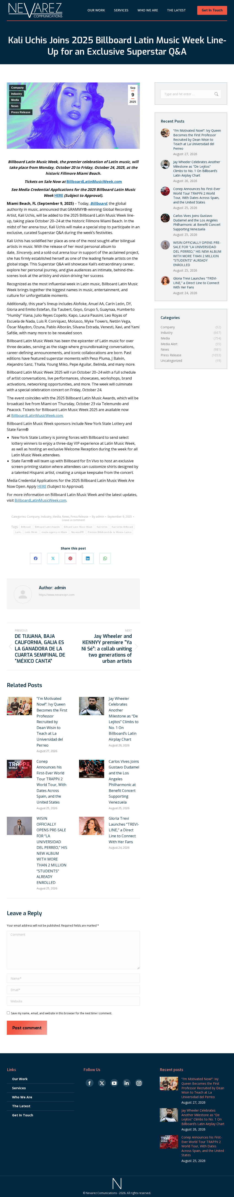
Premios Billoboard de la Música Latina (109, 532)
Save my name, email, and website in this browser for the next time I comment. (61, 1013)
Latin (18, 532)
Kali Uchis (102, 527)
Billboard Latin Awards (47, 527)
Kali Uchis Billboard (122, 527)
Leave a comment (73, 520)
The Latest (21, 1106)
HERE (41, 486)
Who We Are (22, 1097)
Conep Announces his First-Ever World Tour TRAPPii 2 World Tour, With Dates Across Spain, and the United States (51, 782)
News (15, 106)
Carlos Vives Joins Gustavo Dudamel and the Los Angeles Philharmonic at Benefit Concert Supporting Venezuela (124, 782)
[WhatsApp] (105, 558)
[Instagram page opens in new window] (139, 1083)
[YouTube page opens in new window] (114, 1083)
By (98, 517)
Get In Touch (22, 1115)
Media (15, 100)
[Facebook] (35, 558)
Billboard (26, 527)
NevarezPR (77, 532)
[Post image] (19, 706)
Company (17, 87)
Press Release (20, 112)
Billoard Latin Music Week (78, 527)
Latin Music (31, 532)
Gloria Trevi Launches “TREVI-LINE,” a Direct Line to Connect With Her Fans (124, 830)
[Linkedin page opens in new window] (126, 1083)
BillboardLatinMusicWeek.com (37, 415)
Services (19, 1088)
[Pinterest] (70, 558)
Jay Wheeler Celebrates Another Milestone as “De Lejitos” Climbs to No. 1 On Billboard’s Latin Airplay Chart (123, 719)
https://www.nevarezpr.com (56, 595)
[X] (53, 558)
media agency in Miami (54, 532)
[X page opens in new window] (102, 1083)
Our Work (20, 1079)
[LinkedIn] (87, 558)
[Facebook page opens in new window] (89, 1083)
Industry (16, 93)
